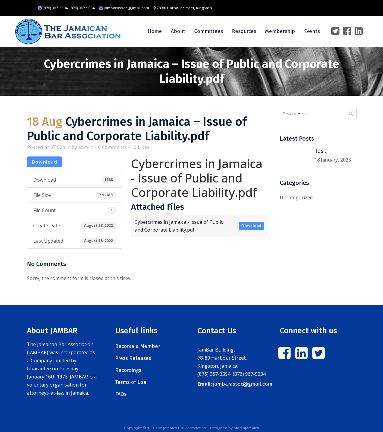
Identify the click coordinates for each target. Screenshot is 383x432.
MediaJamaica (246, 428)
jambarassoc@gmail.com (242, 384)
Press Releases (133, 358)
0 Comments (112, 147)
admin (85, 147)
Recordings (128, 370)
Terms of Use (130, 382)
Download (44, 162)
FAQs (121, 394)
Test (320, 150)
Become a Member (137, 346)
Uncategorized (296, 197)
